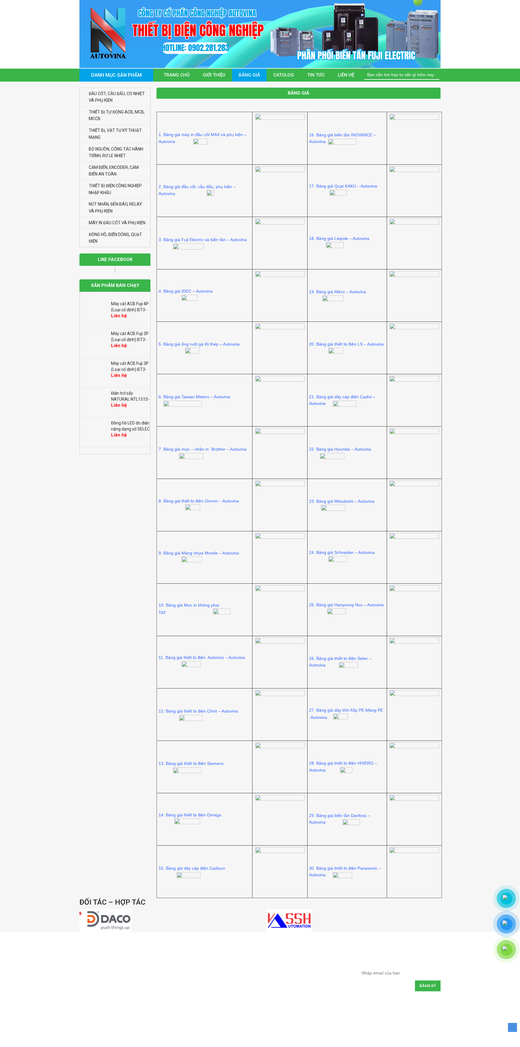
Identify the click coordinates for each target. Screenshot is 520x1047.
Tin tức (316, 75)
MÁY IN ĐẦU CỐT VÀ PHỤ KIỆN (117, 222)
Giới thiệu (214, 75)
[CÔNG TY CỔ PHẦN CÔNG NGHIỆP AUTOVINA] (260, 33)
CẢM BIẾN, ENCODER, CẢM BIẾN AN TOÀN (114, 170)
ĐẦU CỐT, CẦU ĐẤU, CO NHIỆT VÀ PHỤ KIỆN (117, 97)
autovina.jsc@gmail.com (115, 991)
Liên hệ (346, 75)
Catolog (283, 75)
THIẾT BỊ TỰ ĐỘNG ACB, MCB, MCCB (117, 115)
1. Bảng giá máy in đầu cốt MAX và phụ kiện (201, 134)
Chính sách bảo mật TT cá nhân (304, 995)
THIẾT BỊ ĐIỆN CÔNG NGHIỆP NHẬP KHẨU (115, 189)
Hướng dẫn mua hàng (215, 956)
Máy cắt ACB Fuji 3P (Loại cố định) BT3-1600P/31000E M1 (130, 341)
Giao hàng (205, 982)
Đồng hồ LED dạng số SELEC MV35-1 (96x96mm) (128, 430)
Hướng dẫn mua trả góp (216, 969)
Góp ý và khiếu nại (293, 1009)
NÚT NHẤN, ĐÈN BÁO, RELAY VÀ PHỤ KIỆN (115, 207)
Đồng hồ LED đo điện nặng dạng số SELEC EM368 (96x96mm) (130, 400)
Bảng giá (249, 75)
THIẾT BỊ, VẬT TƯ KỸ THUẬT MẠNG (115, 133)
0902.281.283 (108, 1001)
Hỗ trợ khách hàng (212, 995)
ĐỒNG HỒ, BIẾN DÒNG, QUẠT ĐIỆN (115, 238)
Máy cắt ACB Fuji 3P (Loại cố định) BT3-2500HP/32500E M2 (130, 311)
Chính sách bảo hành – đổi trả (303, 969)
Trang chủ (177, 75)
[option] (115, 315)
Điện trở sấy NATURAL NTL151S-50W (130, 370)
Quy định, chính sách (295, 956)
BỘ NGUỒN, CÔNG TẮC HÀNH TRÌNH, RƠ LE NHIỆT (116, 152)
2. (161, 186)
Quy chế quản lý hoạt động (300, 982)
